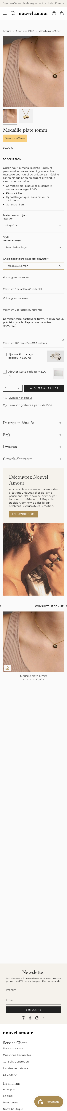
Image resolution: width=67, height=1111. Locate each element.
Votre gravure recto (16, 277)
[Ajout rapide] (7, 668)
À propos (9, 1089)
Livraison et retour (20, 397)
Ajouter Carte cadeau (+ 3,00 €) (27, 373)
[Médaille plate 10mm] (33, 641)
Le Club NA (10, 1074)
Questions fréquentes (17, 1055)
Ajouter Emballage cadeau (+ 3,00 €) (20, 356)
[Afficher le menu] (5, 13)
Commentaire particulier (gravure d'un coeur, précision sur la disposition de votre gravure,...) (33, 322)
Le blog (8, 1095)
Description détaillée (18, 422)
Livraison (10, 447)
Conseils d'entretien (17, 459)
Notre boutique (13, 1109)
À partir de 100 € (25, 31)
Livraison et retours (15, 1068)
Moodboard (10, 1102)
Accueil (7, 31)
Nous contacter (13, 1048)
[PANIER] (62, 13)
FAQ (6, 435)
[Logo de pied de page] (18, 1032)
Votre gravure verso (16, 298)
